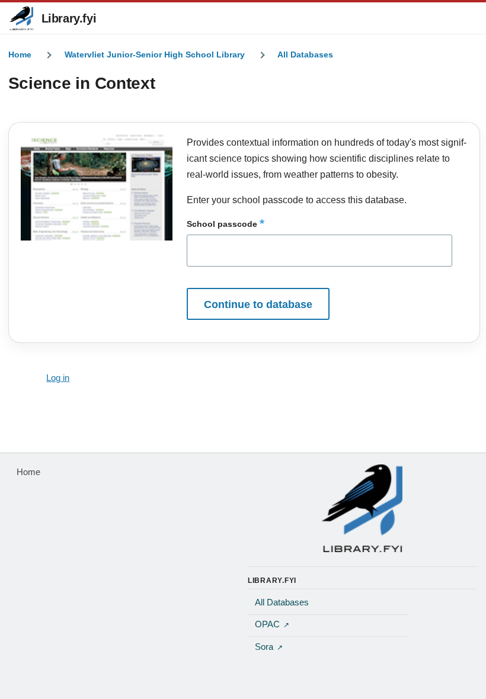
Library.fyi (69, 18)
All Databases (305, 54)
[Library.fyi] (21, 18)
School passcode (222, 224)
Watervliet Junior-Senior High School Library (155, 54)
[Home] (362, 508)
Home (19, 54)
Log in (57, 378)
